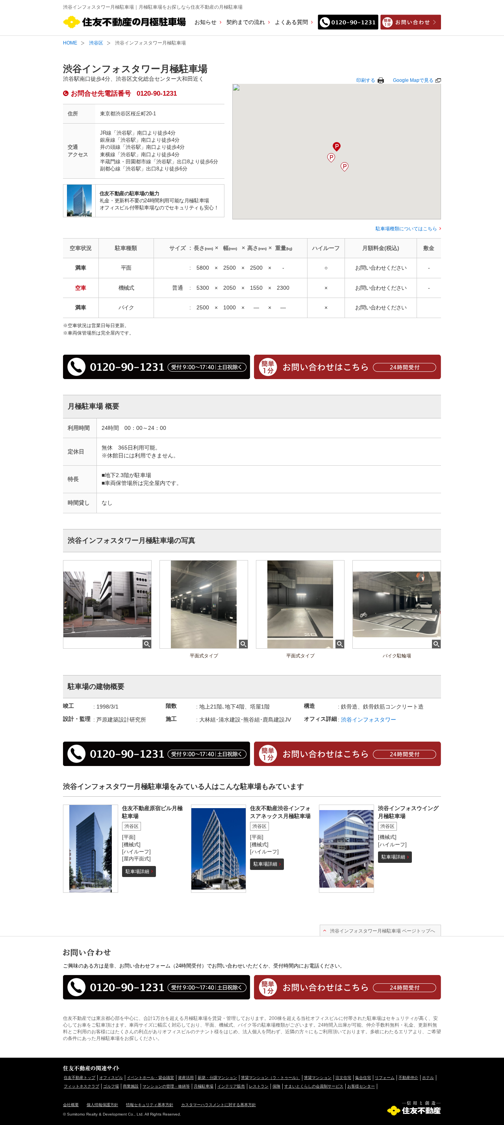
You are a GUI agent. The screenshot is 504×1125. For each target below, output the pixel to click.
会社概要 (71, 1105)
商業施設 (131, 1086)
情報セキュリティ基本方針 (149, 1105)
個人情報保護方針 (102, 1105)
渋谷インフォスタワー (368, 719)
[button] (331, 158)
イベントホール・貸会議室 (150, 1077)
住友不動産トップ (79, 1077)
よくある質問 (291, 22)
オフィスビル (111, 1077)
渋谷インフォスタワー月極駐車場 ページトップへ (382, 931)
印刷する (365, 80)
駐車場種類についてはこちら (406, 228)
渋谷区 (96, 43)
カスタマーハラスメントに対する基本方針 (218, 1105)
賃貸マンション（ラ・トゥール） (270, 1077)
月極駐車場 (203, 1086)
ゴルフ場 (111, 1086)
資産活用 (186, 1077)
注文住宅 (343, 1077)
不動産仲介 (408, 1077)
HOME (70, 43)
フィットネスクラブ (81, 1086)
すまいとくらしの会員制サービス (313, 1086)
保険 (276, 1086)
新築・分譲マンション (217, 1077)
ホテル (428, 1077)
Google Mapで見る (413, 80)
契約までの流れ (245, 22)
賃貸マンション (318, 1077)
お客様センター (361, 1086)
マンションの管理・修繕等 (166, 1086)
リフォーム (385, 1077)
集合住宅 (363, 1077)
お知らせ (206, 22)
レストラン (259, 1086)
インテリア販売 (231, 1086)
